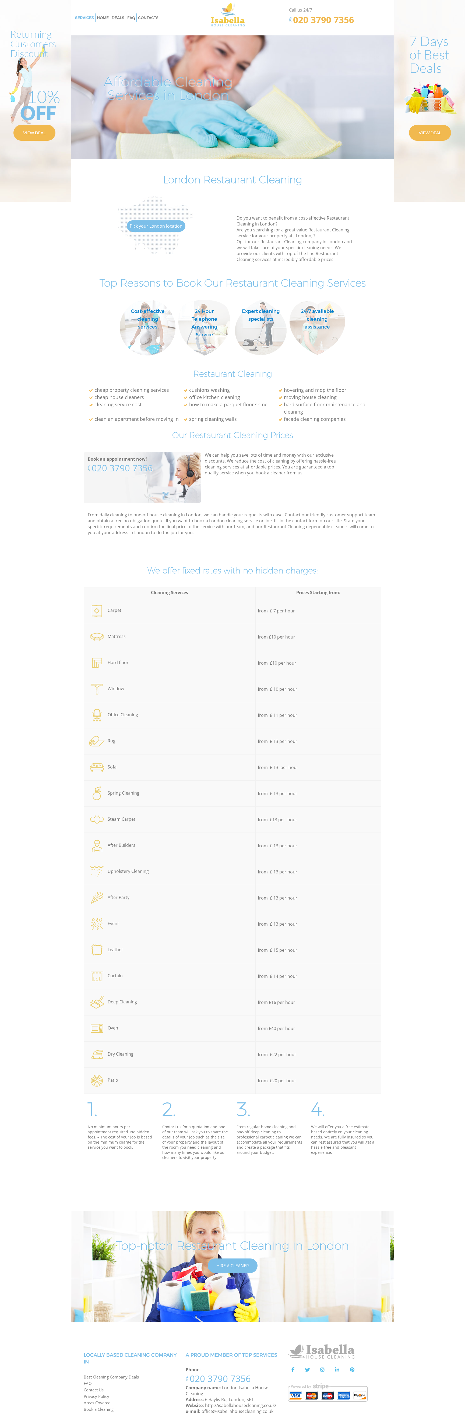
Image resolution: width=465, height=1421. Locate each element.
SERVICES (84, 17)
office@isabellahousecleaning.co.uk (237, 1411)
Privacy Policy (96, 1396)
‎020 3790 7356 (122, 468)
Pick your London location (156, 226)
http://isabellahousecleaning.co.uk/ (240, 1405)
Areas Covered (97, 1402)
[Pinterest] (352, 1369)
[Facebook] (292, 1369)
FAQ (88, 1383)
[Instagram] (322, 1369)
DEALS (118, 17)
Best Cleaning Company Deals (111, 1377)
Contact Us (94, 1389)
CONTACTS (148, 17)
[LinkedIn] (337, 1369)
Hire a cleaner (232, 1266)
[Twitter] (307, 1369)
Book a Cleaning (99, 1409)
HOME (103, 17)
